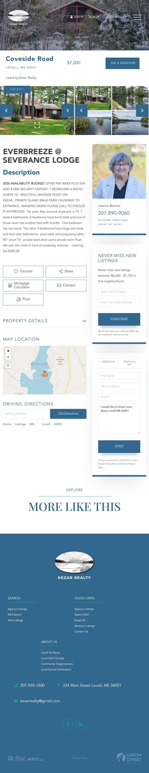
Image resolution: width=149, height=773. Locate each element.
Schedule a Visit (129, 363)
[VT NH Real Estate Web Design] (129, 758)
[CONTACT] (122, 63)
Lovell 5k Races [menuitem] (50, 653)
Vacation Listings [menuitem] (84, 626)
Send (119, 446)
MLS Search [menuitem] (15, 615)
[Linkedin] (81, 724)
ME (32, 424)
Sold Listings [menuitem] (15, 620)
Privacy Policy (111, 464)
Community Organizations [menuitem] (57, 664)
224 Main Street (91, 686)
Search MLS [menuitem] (81, 615)
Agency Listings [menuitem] (17, 609)
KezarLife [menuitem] (80, 620)
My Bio (117, 225)
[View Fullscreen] (8, 365)
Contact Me (105, 225)
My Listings (104, 220)
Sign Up (93, 17)
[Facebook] (67, 724)
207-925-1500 (118, 17)
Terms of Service (128, 464)
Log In (78, 17)
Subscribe (119, 319)
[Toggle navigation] (137, 17)
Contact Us (108, 362)
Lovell (46, 424)
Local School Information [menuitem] (56, 669)
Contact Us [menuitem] (81, 631)
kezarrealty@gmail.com (40, 701)
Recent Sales (120, 220)
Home (7, 424)
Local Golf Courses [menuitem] (52, 658)
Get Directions (68, 413)
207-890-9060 (114, 213)
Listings (20, 424)
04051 (58, 424)
